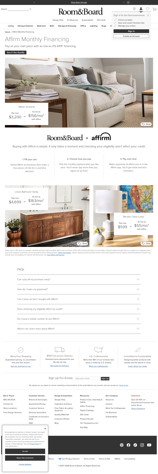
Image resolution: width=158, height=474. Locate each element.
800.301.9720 (9, 399)
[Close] (148, 15)
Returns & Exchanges (38, 399)
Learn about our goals (137, 366)
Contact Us (8, 404)
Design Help (58, 20)
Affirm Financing (87, 406)
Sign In (131, 31)
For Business (72, 20)
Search (4, 9)
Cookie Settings (25, 464)
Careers (109, 404)
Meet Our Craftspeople (115, 408)
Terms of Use (89, 458)
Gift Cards (101, 20)
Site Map (84, 427)
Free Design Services (12, 412)
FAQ (31, 423)
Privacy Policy (34, 444)
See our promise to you (21, 366)
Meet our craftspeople (98, 366)
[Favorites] (148, 11)
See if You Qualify (15, 52)
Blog (57, 423)
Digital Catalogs (87, 410)
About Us (110, 399)
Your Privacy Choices (70, 458)
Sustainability (87, 20)
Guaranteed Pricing (37, 404)
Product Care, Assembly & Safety (91, 400)
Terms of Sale (104, 458)
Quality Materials (62, 414)
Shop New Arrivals (79, 2)
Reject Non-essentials (25, 458)
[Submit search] (30, 9)
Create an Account (131, 36)
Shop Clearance (138, 408)
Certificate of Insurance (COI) (39, 417)
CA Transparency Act (89, 423)
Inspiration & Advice (63, 404)
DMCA (117, 458)
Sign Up (105, 378)
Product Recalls (86, 419)
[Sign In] (141, 9)
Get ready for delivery (59, 365)
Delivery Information (37, 412)
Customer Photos (62, 419)
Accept (25, 451)
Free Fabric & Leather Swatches (64, 409)
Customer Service (36, 408)
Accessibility (129, 458)
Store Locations (10, 408)
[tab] (79, 279)
